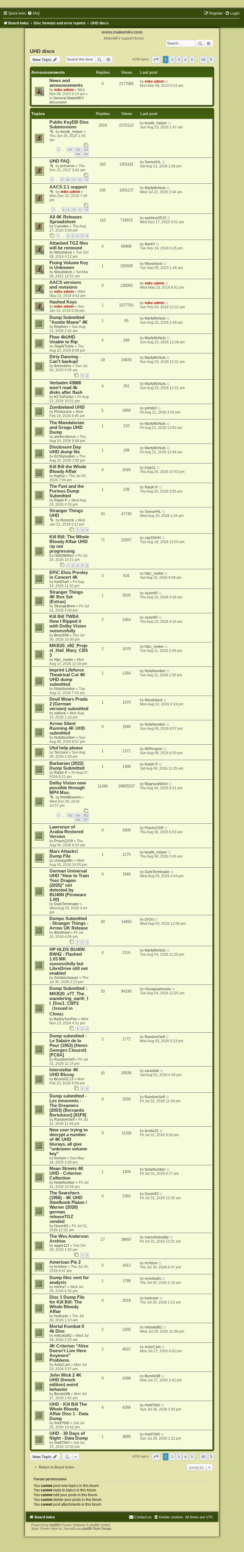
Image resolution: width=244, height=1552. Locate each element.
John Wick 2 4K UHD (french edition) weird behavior (65, 1382)
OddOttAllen (64, 556)
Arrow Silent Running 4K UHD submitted (67, 728)
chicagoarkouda (158, 989)
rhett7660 (62, 1423)
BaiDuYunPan (65, 1019)
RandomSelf (64, 1059)
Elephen (61, 327)
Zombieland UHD (67, 407)
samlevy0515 (155, 218)
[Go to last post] (167, 81)
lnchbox (60, 1267)
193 (85, 150)
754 (78, 815)
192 (78, 150)
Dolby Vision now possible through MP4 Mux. (67, 788)
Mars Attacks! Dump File (63, 853)
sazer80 (151, 593)
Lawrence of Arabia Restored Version (66, 832)
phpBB (54, 1525)
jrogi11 (150, 468)
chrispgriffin (63, 860)
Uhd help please (66, 748)
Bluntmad (62, 932)
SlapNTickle (64, 346)
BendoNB (62, 1394)
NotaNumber (64, 689)
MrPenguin (153, 749)
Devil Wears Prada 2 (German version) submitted (68, 704)
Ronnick (67, 520)
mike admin (64, 90)
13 (86, 180)
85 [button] (203, 59)
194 (78, 154)
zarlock (60, 713)
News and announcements (66, 83)
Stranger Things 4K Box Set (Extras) (66, 597)
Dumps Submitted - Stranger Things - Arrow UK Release (68, 923)
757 (85, 820)
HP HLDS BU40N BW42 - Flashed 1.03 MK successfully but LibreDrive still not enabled (68, 961)
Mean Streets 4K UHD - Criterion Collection (66, 1173)
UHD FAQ (59, 161)
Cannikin (61, 226)
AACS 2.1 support (68, 187)
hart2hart (61, 582)
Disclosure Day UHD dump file (65, 449)
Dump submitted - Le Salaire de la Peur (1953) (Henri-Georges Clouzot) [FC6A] (68, 1045)
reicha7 (60, 1287)
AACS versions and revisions (65, 285)
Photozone (63, 412)
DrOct (149, 919)
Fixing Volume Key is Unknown (68, 265)
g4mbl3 (151, 408)
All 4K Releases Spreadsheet (65, 219)
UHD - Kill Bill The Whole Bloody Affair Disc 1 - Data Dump (68, 1411)
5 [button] (192, 59)
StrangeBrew (64, 606)
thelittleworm (70, 797)
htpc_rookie (154, 573)
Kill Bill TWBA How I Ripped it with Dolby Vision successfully (67, 623)
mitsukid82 (63, 1336)
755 (85, 815)
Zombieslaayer (66, 978)
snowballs (153, 1278)
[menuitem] (33, 13)
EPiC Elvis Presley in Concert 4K (68, 575)
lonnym (60, 1158)
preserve (67, 166)
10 (67, 180)
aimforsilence (65, 437)
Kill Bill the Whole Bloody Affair (67, 469)
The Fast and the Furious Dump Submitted (66, 491)
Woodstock (63, 252)
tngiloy (59, 476)
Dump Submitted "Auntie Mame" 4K (68, 320)
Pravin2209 (63, 841)
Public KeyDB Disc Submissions (69, 124)
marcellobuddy (157, 1237)
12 (80, 180)
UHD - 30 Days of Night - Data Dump (68, 1436)
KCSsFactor (63, 397)
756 (78, 820)
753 (70, 815)
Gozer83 (61, 1226)
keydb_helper (71, 132)
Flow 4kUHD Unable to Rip (63, 339)
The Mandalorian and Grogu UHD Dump (66, 427)
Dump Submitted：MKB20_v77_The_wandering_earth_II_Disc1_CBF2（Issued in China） (69, 1001)
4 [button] (185, 59)
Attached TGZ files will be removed (68, 245)
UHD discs (42, 51)
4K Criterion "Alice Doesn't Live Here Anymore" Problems (68, 1353)
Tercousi (61, 752)
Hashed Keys (63, 302)
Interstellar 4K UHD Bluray (64, 1072)
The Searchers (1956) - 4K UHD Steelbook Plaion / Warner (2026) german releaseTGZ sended (68, 1207)
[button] (155, 59)
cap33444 (153, 538)
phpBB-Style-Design (96, 1528)
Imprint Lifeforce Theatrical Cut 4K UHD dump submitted (67, 677)
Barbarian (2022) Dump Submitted (67, 766)
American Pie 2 (65, 1262)
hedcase (61, 1316)
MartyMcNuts (155, 188)
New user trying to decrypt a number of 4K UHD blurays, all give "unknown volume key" (68, 1142)
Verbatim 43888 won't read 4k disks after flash (65, 387)
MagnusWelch (156, 784)
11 (73, 180)
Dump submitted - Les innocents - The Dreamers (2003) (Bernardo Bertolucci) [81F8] (68, 1105)
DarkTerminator (66, 904)
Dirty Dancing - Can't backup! (65, 359)
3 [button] (179, 59)
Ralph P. (61, 500)
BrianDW (61, 635)
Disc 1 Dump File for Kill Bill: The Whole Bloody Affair (67, 1304)
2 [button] (172, 59)
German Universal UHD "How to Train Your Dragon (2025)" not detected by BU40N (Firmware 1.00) (69, 885)
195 (85, 154)
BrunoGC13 (63, 1079)
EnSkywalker (64, 456)
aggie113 (61, 1245)
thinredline (62, 366)
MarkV (150, 244)
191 (70, 150)
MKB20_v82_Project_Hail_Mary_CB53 (68, 650)
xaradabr (152, 1071)
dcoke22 (152, 1131)
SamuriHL (153, 162)
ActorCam (62, 1365)
